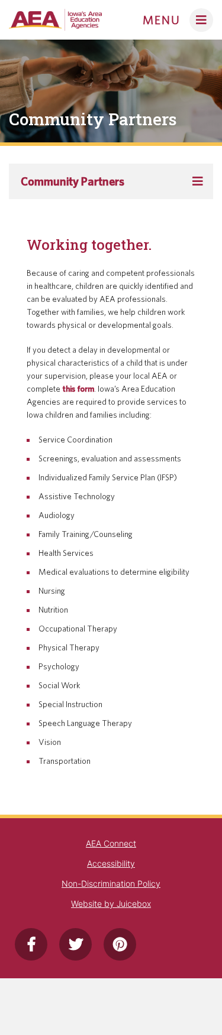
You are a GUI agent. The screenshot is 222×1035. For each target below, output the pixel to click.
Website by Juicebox (111, 904)
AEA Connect (111, 843)
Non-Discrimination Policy (111, 883)
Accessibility (111, 863)
